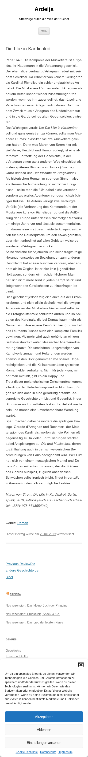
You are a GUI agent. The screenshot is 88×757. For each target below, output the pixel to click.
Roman (22, 523)
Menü (44, 30)
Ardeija (44, 9)
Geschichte (13, 650)
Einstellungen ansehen (44, 743)
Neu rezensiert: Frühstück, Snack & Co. (33, 614)
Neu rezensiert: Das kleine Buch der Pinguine (36, 605)
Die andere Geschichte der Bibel (23, 570)
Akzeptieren (44, 717)
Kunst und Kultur (17, 656)
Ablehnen (44, 730)
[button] (81, 664)
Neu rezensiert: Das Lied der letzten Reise (34, 622)
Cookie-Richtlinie (27, 752)
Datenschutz (48, 752)
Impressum (65, 752)
